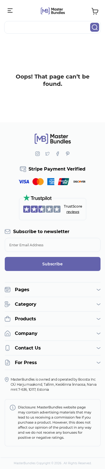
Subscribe (52, 263)
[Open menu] (10, 10)
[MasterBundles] (53, 10)
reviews (72, 212)
